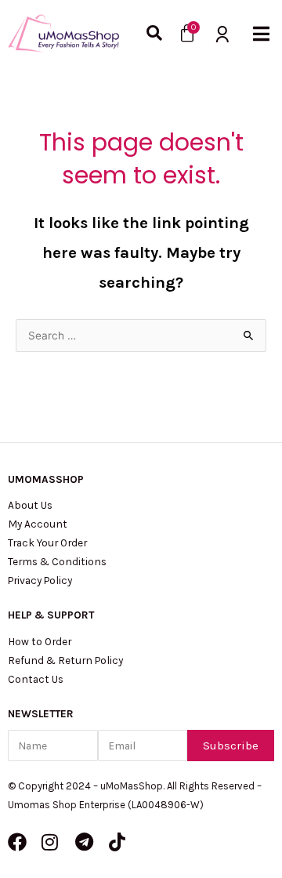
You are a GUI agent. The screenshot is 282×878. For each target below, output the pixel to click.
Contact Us (35, 679)
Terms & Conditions (57, 561)
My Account (37, 523)
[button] (261, 33)
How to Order (39, 641)
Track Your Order (47, 542)
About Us (30, 505)
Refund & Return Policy (65, 660)
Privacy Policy (40, 580)
